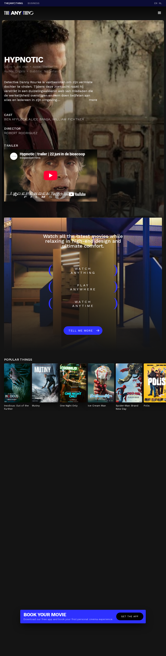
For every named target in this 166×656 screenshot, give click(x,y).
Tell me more (80, 330)
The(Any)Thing (13, 3)
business (33, 3)
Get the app (129, 616)
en (155, 3)
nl (160, 3)
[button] (159, 12)
